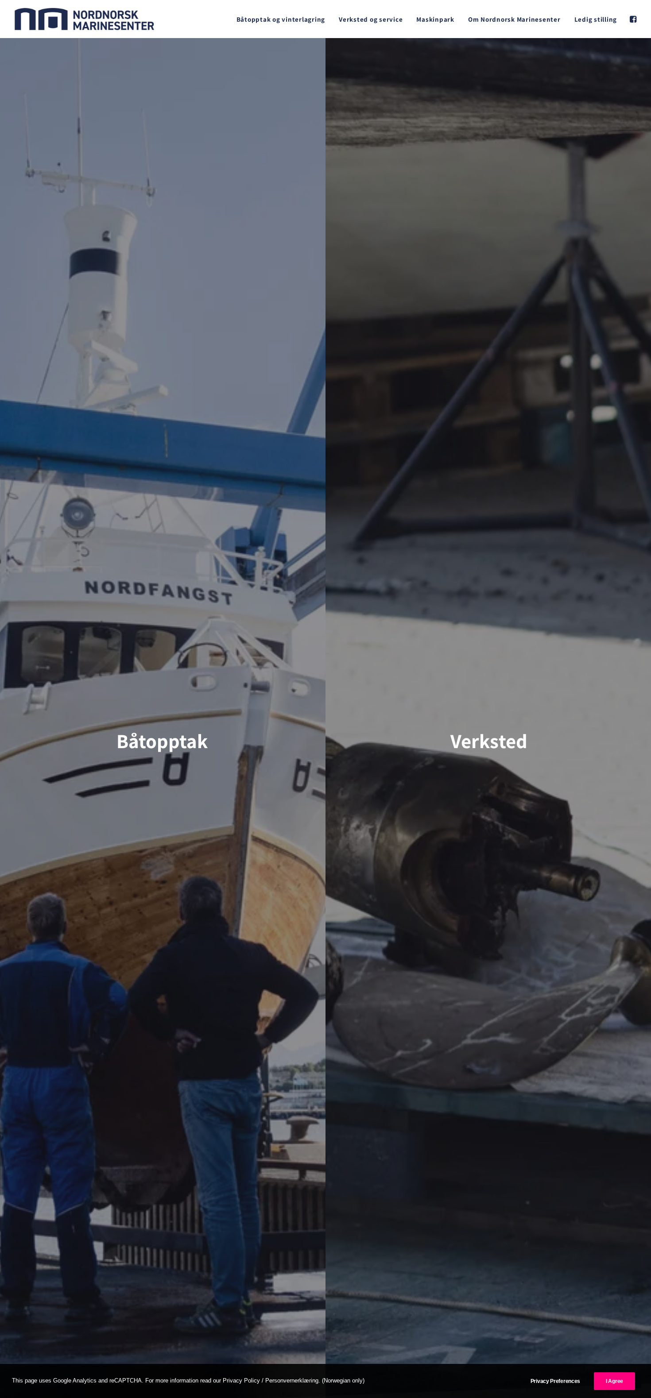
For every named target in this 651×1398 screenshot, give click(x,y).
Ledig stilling (595, 19)
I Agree (614, 1381)
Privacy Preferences (555, 1381)
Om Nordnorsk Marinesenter (514, 19)
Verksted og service (371, 19)
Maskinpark (435, 19)
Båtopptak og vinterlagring (281, 19)
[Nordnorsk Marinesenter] (84, 19)
